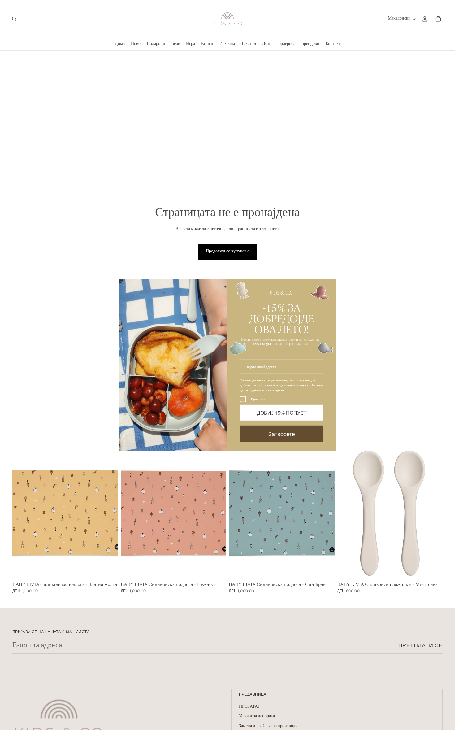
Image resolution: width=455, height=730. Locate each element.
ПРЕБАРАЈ (249, 706)
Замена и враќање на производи (268, 726)
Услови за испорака (257, 716)
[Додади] (108, 570)
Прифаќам (258, 399)
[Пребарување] (14, 19)
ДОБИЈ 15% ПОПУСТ (282, 412)
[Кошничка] (438, 19)
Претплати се (420, 645)
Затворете (281, 433)
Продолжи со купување (227, 251)
